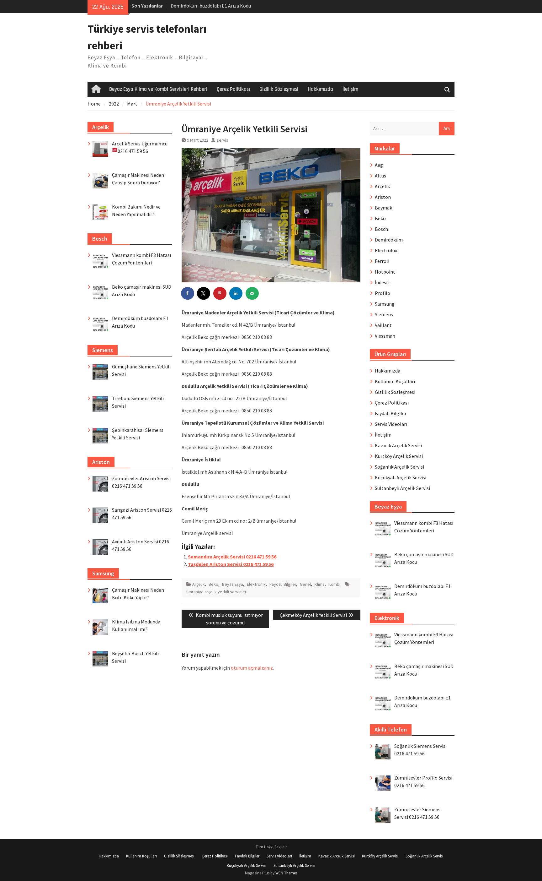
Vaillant (383, 325)
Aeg (379, 165)
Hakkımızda (320, 89)
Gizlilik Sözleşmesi (278, 89)
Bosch (381, 229)
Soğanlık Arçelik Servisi (399, 467)
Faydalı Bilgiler (282, 584)
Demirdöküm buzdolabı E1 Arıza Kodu (211, 6)
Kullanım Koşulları (395, 381)
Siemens (384, 314)
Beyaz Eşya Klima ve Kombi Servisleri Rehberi (158, 89)
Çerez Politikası (233, 89)
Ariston (383, 197)
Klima (320, 584)
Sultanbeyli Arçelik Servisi (402, 488)
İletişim (350, 89)
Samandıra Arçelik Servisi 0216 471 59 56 (232, 556)
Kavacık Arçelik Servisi (398, 445)
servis (222, 140)
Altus (380, 175)
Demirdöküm (389, 240)
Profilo (382, 293)
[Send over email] (252, 293)
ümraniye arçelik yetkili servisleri (216, 592)
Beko (213, 584)
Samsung (385, 304)
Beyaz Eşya (232, 584)
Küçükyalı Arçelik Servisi (400, 477)
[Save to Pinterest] (220, 293)
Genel (305, 584)
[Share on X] (204, 293)
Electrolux (386, 250)
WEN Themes (286, 873)
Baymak (383, 207)
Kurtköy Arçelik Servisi (399, 456)
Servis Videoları (391, 424)
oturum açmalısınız (252, 668)
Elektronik (256, 584)
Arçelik (198, 584)
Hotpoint (385, 272)
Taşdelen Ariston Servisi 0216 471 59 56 (231, 564)
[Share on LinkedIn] (236, 293)
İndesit (382, 282)
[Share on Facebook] (188, 293)
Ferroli (382, 261)
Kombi (334, 584)
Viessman (385, 336)
